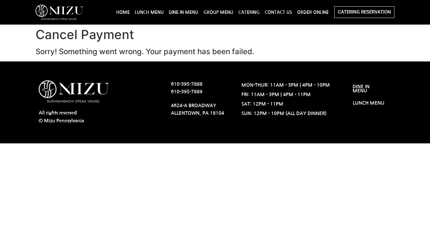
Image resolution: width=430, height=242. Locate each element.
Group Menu (218, 12)
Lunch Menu (149, 12)
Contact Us (278, 12)
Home (123, 12)
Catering (249, 12)
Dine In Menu (183, 12)
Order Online (313, 12)
